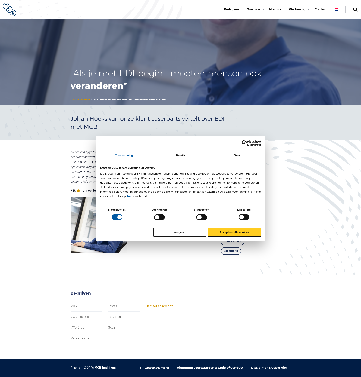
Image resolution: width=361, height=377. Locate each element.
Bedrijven (231, 9)
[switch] (159, 217)
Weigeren (180, 232)
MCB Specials (80, 316)
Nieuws (275, 9)
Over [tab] (237, 155)
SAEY (111, 327)
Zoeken (355, 9)
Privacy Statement (154, 368)
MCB (74, 306)
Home (75, 99)
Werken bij (297, 9)
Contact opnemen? (159, 306)
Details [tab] (180, 155)
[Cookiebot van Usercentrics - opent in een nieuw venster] (244, 143)
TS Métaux (115, 316)
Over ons (253, 9)
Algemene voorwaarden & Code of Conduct (210, 368)
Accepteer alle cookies (234, 232)
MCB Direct (78, 327)
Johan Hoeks (232, 241)
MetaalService (80, 338)
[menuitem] (231, 9)
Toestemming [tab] (124, 155)
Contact (321, 9)
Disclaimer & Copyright (269, 368)
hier (130, 196)
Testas (112, 306)
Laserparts (231, 251)
